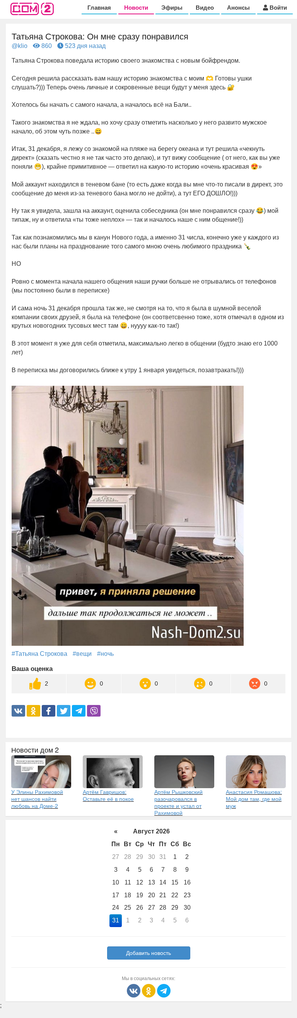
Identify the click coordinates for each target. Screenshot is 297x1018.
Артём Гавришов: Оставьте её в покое (108, 795)
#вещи (82, 653)
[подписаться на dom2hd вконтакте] (134, 990)
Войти (277, 7)
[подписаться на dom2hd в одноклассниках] (149, 990)
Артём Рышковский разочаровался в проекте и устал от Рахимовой (178, 802)
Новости (136, 7)
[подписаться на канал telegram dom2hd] (164, 990)
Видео (205, 7)
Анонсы (238, 7)
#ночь (105, 653)
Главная (99, 7)
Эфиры (172, 7)
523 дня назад (84, 46)
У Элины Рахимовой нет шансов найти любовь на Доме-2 (37, 798)
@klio (19, 46)
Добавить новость (148, 953)
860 (46, 46)
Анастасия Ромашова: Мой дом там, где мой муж (254, 798)
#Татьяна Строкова (39, 653)
